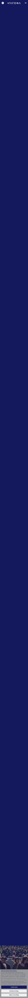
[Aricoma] (14, 3)
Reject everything (14, 995)
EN (25, 3)
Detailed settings (14, 991)
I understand (14, 987)
